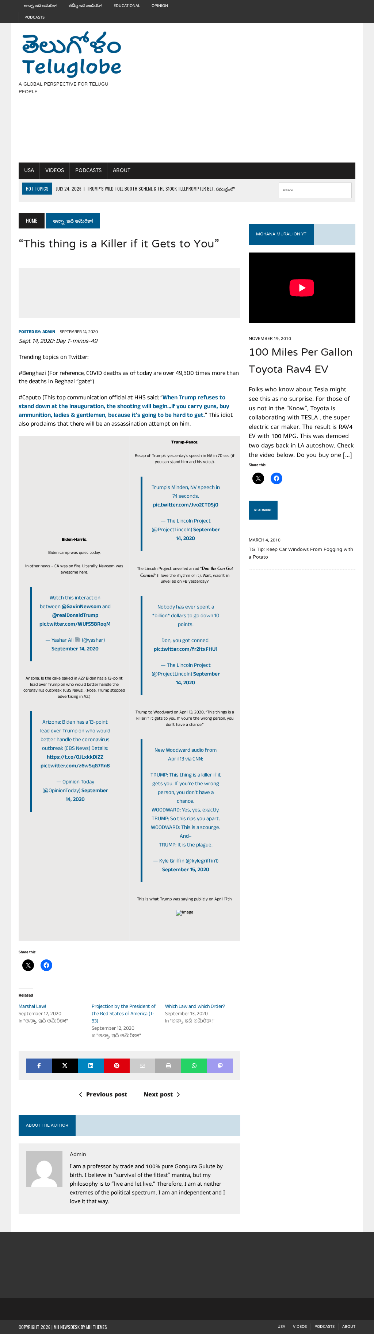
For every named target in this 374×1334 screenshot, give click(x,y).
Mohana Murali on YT (281, 234)
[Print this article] (168, 1066)
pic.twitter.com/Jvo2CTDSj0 (185, 505)
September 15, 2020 (185, 870)
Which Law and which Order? (195, 1007)
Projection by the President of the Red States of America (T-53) (124, 1014)
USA (29, 170)
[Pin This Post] (117, 1066)
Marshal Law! (32, 1007)
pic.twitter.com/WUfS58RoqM (75, 625)
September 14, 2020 (75, 649)
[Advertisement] (254, 100)
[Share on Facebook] (39, 1066)
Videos (54, 170)
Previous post (106, 1095)
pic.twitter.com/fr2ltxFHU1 (185, 650)
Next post (158, 1095)
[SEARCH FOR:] (315, 188)
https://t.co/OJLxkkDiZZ (75, 758)
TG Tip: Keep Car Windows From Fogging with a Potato (301, 554)
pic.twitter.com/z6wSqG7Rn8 (75, 766)
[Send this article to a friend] (143, 1066)
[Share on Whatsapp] (194, 1066)
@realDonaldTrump (75, 616)
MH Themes (96, 1327)
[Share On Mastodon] (220, 1066)
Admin (48, 332)
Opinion (160, 5)
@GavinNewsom (81, 607)
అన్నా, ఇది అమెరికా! (40, 5)
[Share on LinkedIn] (91, 1066)
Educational (127, 5)
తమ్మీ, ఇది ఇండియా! (85, 5)
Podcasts (34, 17)
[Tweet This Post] (65, 1066)
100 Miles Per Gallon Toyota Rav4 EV (301, 361)
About (121, 170)
